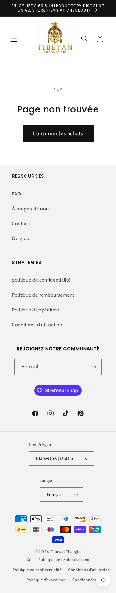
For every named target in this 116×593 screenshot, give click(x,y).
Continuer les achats (58, 133)
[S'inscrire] (93, 367)
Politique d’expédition (46, 580)
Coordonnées (84, 580)
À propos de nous (31, 209)
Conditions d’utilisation (89, 569)
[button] (13, 38)
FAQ (16, 194)
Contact (20, 223)
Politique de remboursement (43, 295)
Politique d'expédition (35, 310)
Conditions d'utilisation (37, 324)
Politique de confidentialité (37, 569)
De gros (20, 238)
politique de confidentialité (41, 280)
